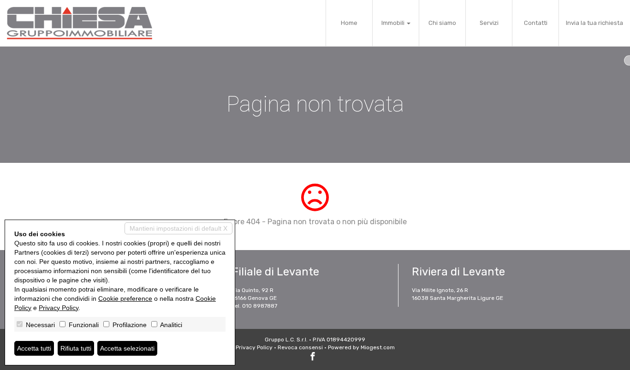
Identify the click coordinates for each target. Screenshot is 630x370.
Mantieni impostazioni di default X (178, 228)
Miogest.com (378, 347)
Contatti (535, 22)
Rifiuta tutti (75, 348)
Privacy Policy (254, 347)
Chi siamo (442, 22)
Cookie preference (125, 298)
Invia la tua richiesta (594, 22)
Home (349, 22)
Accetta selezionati (127, 348)
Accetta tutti (34, 348)
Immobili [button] (393, 22)
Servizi (489, 22)
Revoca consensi (300, 347)
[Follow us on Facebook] (313, 358)
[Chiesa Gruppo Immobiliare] (79, 23)
